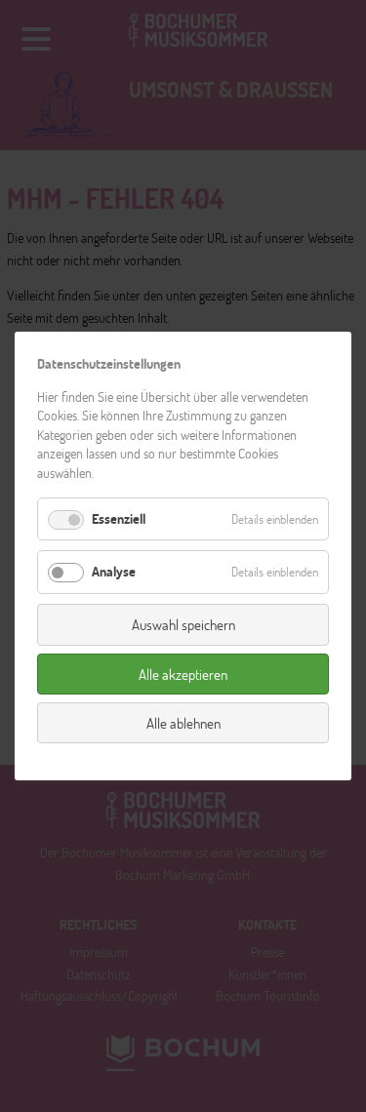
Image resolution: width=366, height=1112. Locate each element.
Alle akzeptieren (183, 673)
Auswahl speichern (183, 624)
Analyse (114, 571)
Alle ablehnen (183, 723)
